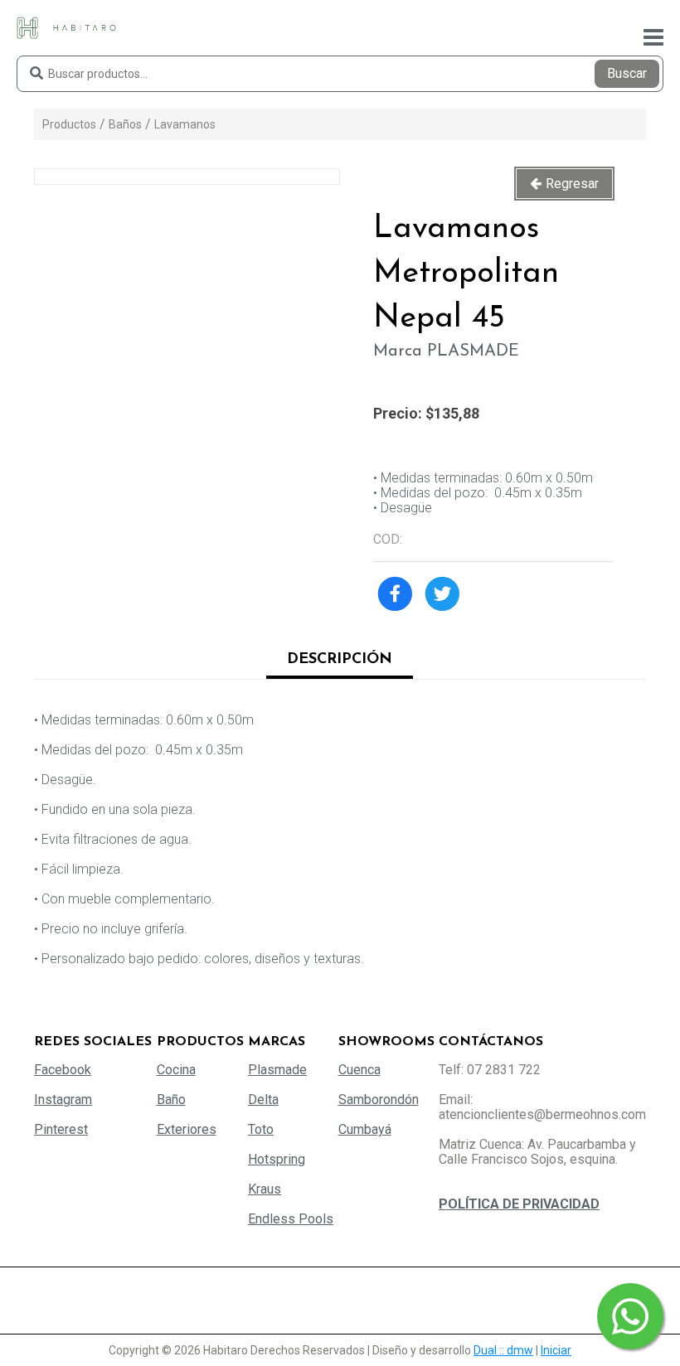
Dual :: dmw (503, 1350)
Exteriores (186, 1129)
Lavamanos (185, 124)
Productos (69, 124)
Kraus (264, 1189)
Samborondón (378, 1099)
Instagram (63, 1099)
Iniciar (556, 1350)
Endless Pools (290, 1219)
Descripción (339, 659)
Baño (171, 1099)
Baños (125, 124)
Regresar (572, 183)
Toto (261, 1129)
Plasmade (277, 1070)
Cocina (176, 1070)
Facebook (62, 1070)
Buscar (627, 73)
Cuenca (359, 1070)
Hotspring (276, 1159)
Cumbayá (364, 1129)
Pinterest (61, 1129)
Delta (263, 1099)
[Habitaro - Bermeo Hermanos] (66, 27)
